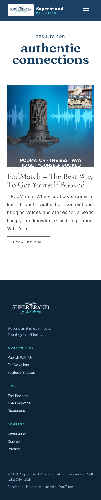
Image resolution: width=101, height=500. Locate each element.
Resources (16, 410)
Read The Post (28, 242)
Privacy (14, 449)
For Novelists (18, 365)
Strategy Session (21, 372)
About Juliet (17, 434)
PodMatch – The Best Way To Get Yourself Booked (50, 180)
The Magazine (19, 403)
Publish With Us (20, 357)
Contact (14, 441)
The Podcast (18, 396)
